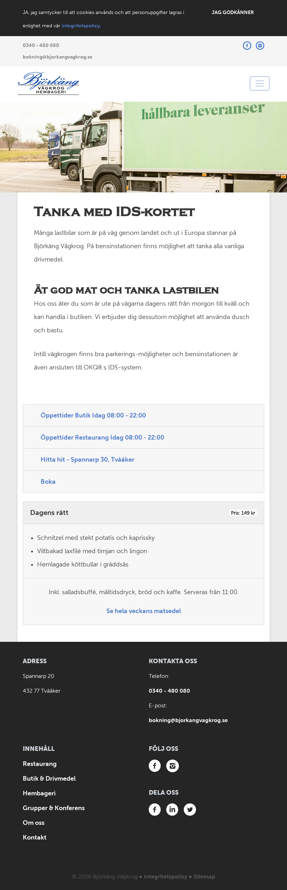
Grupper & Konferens (54, 807)
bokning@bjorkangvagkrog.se (57, 57)
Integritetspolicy (165, 876)
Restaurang (40, 763)
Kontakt (35, 837)
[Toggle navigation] (260, 83)
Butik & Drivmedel (49, 778)
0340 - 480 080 (41, 45)
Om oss (33, 822)
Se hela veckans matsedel (143, 610)
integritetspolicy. (81, 25)
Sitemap (204, 876)
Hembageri (39, 793)
